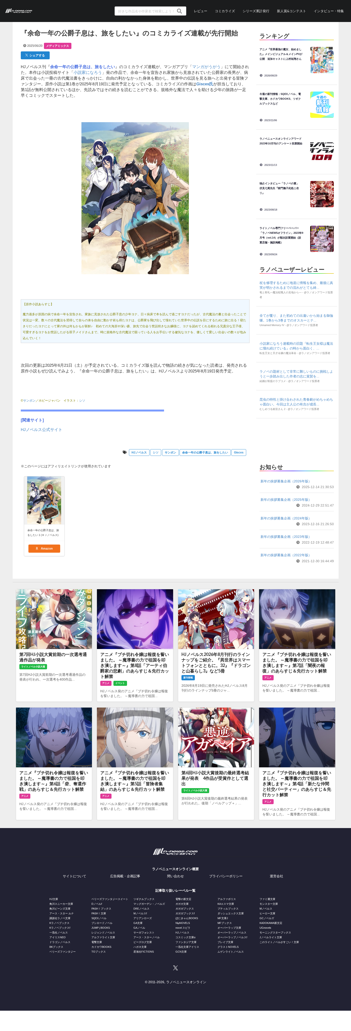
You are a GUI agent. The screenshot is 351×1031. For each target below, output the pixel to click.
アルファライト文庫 (103, 937)
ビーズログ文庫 (142, 942)
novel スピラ (183, 927)
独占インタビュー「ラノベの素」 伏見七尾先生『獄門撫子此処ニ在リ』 (281, 188)
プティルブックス (228, 908)
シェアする (36, 55)
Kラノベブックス (59, 923)
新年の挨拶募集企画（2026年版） (286, 481)
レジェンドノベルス (103, 932)
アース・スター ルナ (61, 913)
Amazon (46, 548)
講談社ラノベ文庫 (59, 918)
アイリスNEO (57, 937)
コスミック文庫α (185, 937)
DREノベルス (141, 908)
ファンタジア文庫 (186, 942)
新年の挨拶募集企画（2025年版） (286, 500)
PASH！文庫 (98, 913)
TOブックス (98, 951)
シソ (82, 400)
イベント (120, 683)
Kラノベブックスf (59, 927)
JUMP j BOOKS (100, 927)
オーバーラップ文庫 (229, 927)
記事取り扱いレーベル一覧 (175, 890)
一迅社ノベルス (58, 932)
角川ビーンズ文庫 (59, 908)
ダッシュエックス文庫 (231, 913)
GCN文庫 (181, 951)
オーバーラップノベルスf (232, 937)
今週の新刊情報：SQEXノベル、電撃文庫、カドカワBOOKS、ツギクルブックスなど (280, 99)
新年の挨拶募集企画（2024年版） (286, 518)
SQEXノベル (98, 918)
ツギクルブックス (143, 899)
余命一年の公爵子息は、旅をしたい (205, 452)
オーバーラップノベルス (232, 932)
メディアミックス (57, 46)
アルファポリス (227, 899)
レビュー (200, 11)
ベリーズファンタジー (62, 951)
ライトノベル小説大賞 (33, 666)
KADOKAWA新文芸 (271, 923)
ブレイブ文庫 (225, 942)
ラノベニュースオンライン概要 (175, 869)
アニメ (105, 683)
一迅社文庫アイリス (187, 946)
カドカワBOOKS (101, 946)
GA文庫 (138, 923)
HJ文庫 (53, 899)
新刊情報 (188, 677)
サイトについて (74, 876)
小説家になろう (88, 72)
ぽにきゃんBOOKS (187, 918)
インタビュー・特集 (329, 11)
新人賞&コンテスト (291, 11)
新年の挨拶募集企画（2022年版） (286, 555)
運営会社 (276, 876)
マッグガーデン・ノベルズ (149, 903)
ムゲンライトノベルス (231, 951)
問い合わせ (175, 876)
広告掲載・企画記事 (125, 876)
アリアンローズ (142, 918)
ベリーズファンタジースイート (109, 899)
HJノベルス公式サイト (41, 429)
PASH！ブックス (101, 908)
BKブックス (56, 946)
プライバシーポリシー (226, 876)
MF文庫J (223, 918)
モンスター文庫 (269, 903)
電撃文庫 (96, 942)
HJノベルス (139, 452)
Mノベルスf (140, 913)
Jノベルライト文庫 (271, 937)
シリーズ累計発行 (256, 11)
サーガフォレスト (143, 932)
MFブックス (225, 923)
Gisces (239, 452)
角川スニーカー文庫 (61, 903)
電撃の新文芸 (183, 899)
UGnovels (265, 927)
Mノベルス (266, 908)
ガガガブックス (185, 908)
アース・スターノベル (146, 937)
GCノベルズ (267, 918)
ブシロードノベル (101, 923)
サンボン (29, 400)
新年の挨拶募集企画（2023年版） (286, 537)
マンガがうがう (206, 67)
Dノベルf (96, 903)
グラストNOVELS (228, 946)
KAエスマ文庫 (226, 903)
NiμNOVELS (183, 923)
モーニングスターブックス (275, 932)
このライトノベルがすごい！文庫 (279, 942)
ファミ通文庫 (267, 899)
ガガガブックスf (185, 913)
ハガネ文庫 (140, 946)
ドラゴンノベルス (59, 942)
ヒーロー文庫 (267, 913)
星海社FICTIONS (143, 951)
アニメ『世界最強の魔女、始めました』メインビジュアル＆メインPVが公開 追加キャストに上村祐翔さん (281, 54)
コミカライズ (225, 11)
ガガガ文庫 (182, 903)
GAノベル (139, 927)
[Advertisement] (297, 439)
